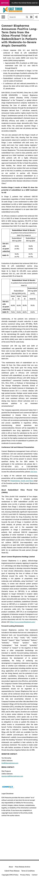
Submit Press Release (12, 871)
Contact (34, 875)
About (11, 867)
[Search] (27, 17)
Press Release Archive (22, 867)
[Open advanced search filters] (31, 17)
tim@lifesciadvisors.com (9, 763)
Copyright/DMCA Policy (10, 875)
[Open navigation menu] (3, 17)
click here (33, 472)
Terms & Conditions (28, 871)
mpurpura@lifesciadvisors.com (12, 776)
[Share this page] (36, 17)
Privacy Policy (25, 875)
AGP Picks (4, 3)
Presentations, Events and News (21, 481)
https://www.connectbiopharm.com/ (22, 622)
